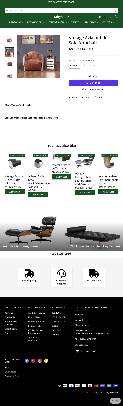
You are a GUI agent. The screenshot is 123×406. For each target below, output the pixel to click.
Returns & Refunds (36, 321)
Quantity (88, 61)
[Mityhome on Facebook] (27, 361)
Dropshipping (11, 329)
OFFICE (75, 22)
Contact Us (10, 317)
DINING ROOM (57, 22)
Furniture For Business (11, 323)
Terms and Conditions (33, 338)
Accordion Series (13, 376)
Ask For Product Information (35, 331)
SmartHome (10, 372)
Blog (7, 333)
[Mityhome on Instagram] (40, 361)
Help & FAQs (34, 317)
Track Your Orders (36, 313)
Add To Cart (14, 192)
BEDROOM (15, 22)
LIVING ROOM (35, 22)
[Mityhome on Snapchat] (46, 361)
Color (72, 61)
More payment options (93, 89)
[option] (38, 56)
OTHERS (107, 22)
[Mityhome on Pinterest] (33, 361)
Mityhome (61, 17)
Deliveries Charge (36, 326)
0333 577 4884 (81, 330)
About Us (9, 313)
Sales (7, 367)
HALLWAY (90, 22)
